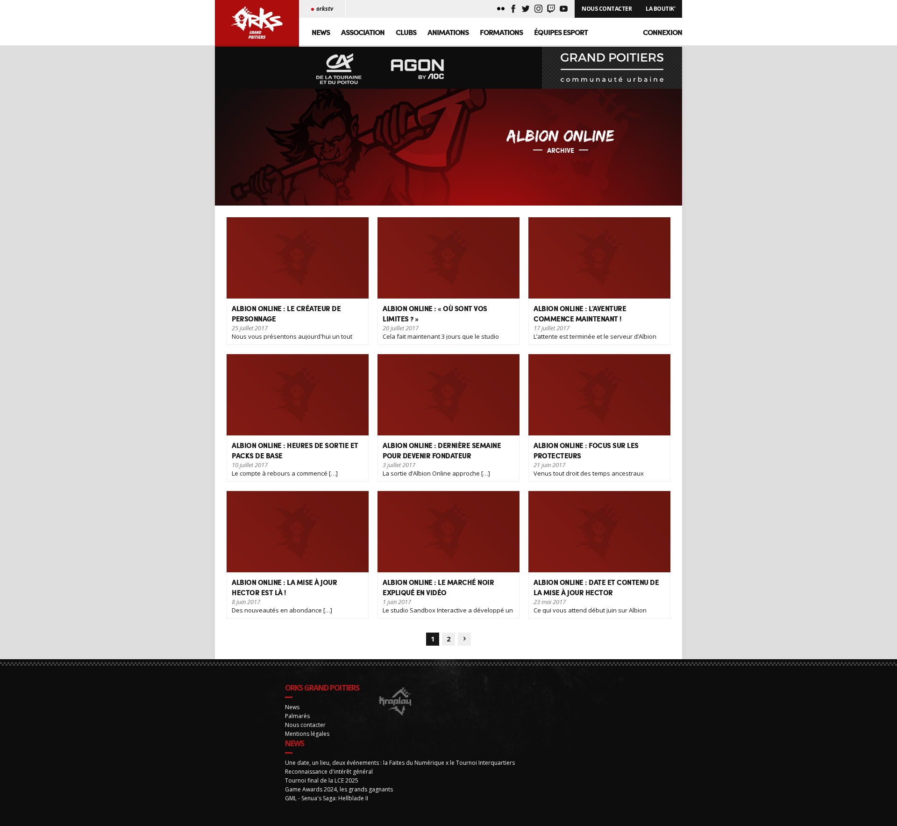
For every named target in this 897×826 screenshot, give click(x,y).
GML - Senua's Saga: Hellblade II (326, 798)
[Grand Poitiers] (612, 67)
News (321, 32)
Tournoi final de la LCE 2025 (321, 780)
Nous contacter (305, 725)
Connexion (662, 32)
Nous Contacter (607, 9)
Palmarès (297, 716)
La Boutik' (660, 9)
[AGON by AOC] (417, 69)
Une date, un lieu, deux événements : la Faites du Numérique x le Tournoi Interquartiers (400, 763)
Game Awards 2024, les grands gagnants (339, 789)
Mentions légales (307, 734)
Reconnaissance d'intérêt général (329, 772)
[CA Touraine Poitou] (339, 69)
